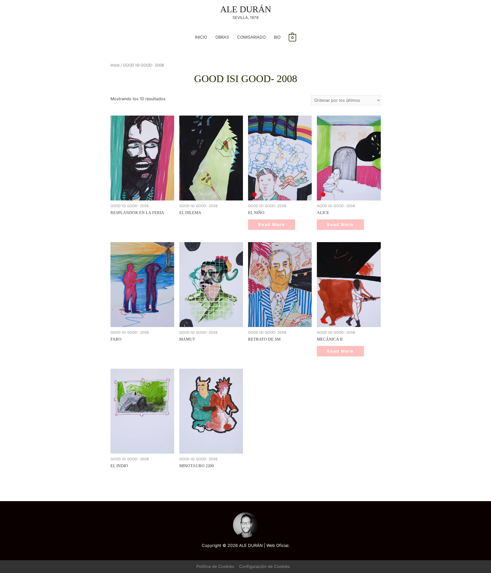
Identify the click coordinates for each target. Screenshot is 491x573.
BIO (277, 37)
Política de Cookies (215, 566)
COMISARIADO (251, 37)
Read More (271, 224)
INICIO (201, 37)
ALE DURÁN (245, 9)
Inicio (115, 65)
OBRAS (222, 37)
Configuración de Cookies (264, 566)
